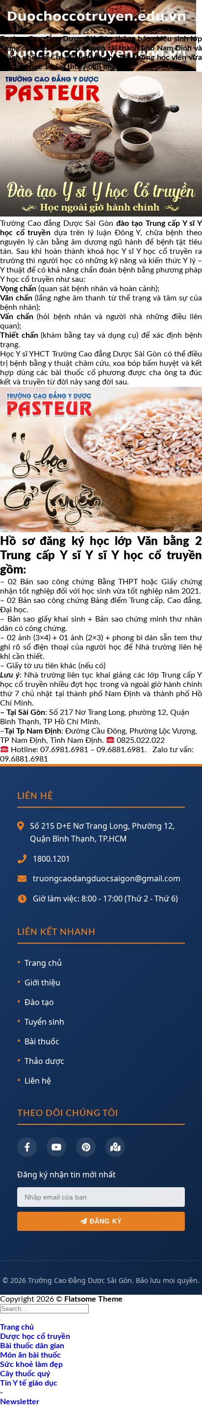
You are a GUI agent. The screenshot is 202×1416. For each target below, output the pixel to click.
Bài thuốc (42, 1041)
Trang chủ (43, 962)
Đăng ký (104, 1221)
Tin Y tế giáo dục (28, 1383)
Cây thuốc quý (25, 1374)
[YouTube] (56, 1147)
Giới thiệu (42, 982)
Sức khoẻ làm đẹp (31, 1364)
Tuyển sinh (44, 1021)
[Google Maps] (115, 1147)
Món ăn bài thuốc (30, 1355)
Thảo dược (44, 1061)
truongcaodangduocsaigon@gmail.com (106, 878)
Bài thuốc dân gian (32, 1346)
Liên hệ (38, 1080)
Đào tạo (39, 1002)
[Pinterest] (86, 1147)
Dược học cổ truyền (35, 1336)
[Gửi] (1, 1320)
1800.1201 (51, 858)
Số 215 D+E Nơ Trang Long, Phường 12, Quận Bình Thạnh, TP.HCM (102, 832)
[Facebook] (27, 1147)
